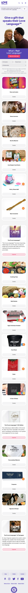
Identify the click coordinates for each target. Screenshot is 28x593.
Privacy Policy (14, 583)
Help (6, 574)
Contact (22, 574)
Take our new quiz (14, 56)
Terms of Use (7, 583)
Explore (14, 254)
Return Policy (21, 583)
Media (14, 574)
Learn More (14, 9)
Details (14, 96)
